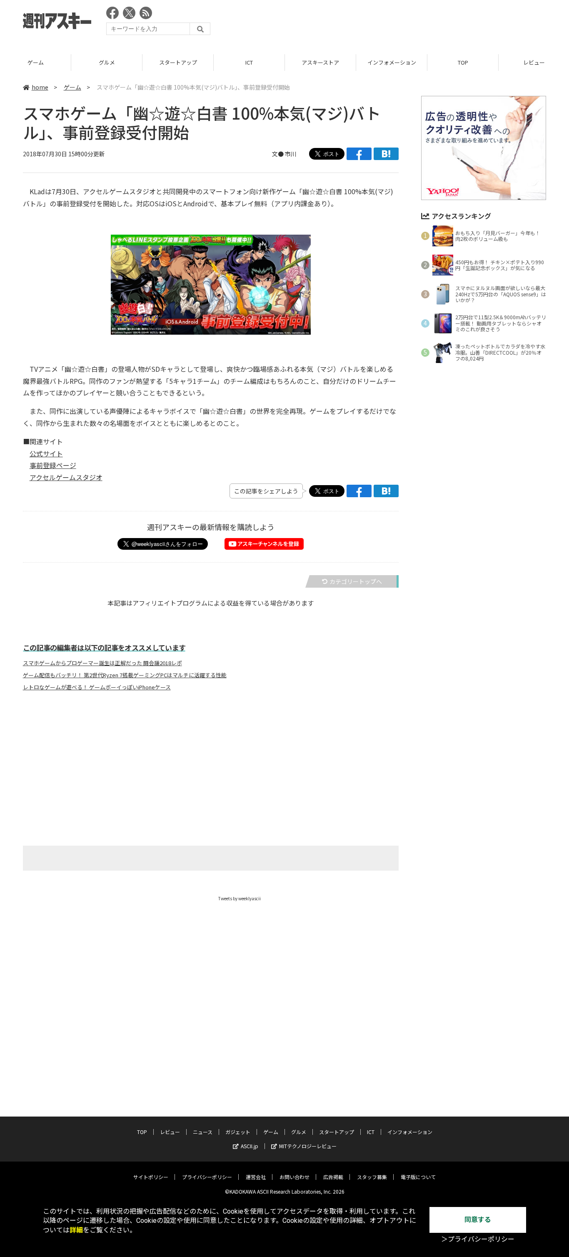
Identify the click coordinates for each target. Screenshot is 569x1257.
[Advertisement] (394, 23)
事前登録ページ (53, 465)
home (40, 87)
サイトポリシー (150, 1176)
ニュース (202, 1131)
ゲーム (35, 62)
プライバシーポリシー (207, 1176)
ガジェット (237, 1131)
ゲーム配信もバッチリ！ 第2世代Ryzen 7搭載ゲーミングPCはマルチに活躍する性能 (125, 675)
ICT (249, 62)
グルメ (107, 62)
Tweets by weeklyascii (239, 898)
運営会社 (256, 1176)
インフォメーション (391, 62)
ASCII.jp (249, 1145)
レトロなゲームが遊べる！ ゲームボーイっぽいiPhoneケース (97, 687)
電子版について (418, 1176)
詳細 (76, 1230)
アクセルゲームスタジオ (66, 477)
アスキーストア (320, 62)
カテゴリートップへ (355, 581)
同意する (477, 1220)
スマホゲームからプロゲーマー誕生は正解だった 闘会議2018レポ (102, 663)
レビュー (170, 1131)
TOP (463, 62)
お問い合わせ (294, 1176)
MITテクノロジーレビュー (308, 1145)
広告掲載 (333, 1176)
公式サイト (46, 453)
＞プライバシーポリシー (477, 1239)
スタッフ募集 (372, 1176)
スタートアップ (178, 62)
